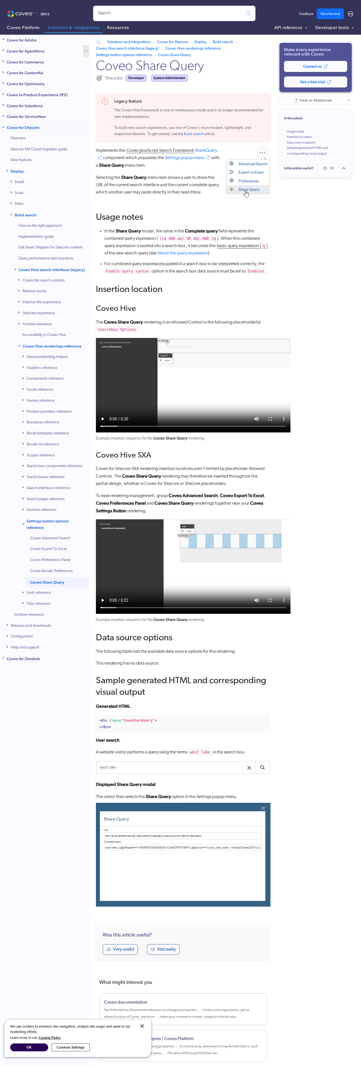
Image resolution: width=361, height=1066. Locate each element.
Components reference (45, 379)
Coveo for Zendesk (23, 658)
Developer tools (332, 28)
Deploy (17, 171)
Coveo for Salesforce (25, 106)
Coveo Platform (23, 28)
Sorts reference (39, 593)
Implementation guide (36, 237)
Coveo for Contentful (25, 73)
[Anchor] (149, 215)
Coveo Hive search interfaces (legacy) (52, 269)
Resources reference (43, 422)
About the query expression (182, 253)
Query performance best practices (46, 258)
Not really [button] (166, 949)
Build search (25, 215)
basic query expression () (242, 246)
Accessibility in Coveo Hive (44, 335)
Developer (136, 78)
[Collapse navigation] (86, 51)
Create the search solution (44, 280)
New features (21, 160)
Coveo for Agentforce (26, 51)
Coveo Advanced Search (50, 538)
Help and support (25, 647)
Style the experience (39, 313)
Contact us (312, 66)
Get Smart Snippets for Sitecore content (50, 247)
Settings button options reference (48, 524)
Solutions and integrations (129, 42)
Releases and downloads (31, 626)
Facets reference (40, 390)
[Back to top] (345, 168)
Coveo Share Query (47, 582)
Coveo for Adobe (22, 40)
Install (19, 182)
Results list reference (43, 444)
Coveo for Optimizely (26, 84)
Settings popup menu (184, 158)
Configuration (22, 636)
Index (19, 204)
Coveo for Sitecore (23, 127)
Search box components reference (54, 466)
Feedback (306, 14)
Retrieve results (35, 291)
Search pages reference (46, 499)
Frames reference (40, 401)
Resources (118, 28)
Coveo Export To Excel (48, 549)
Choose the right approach (40, 226)
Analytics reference (42, 368)
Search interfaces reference (48, 488)
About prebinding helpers (47, 357)
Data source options (301, 142)
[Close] (142, 1026)
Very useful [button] (123, 949)
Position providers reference (49, 412)
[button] (4, 40)
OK (29, 1047)
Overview (18, 138)
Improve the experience (42, 302)
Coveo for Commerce (25, 62)
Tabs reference (38, 604)
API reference (288, 28)
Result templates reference (48, 433)
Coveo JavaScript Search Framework (160, 150)
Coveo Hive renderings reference (52, 346)
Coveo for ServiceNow (26, 116)
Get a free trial (330, 14)
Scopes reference (41, 455)
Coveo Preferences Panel (50, 560)
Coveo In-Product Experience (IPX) (37, 95)
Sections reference (41, 510)
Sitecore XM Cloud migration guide (38, 149)
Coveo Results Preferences (51, 571)
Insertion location (299, 137)
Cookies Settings (71, 1047)
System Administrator (169, 78)
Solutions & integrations (73, 28)
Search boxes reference (46, 477)
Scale (19, 193)
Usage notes (295, 131)
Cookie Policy (50, 1038)
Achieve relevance (37, 324)
